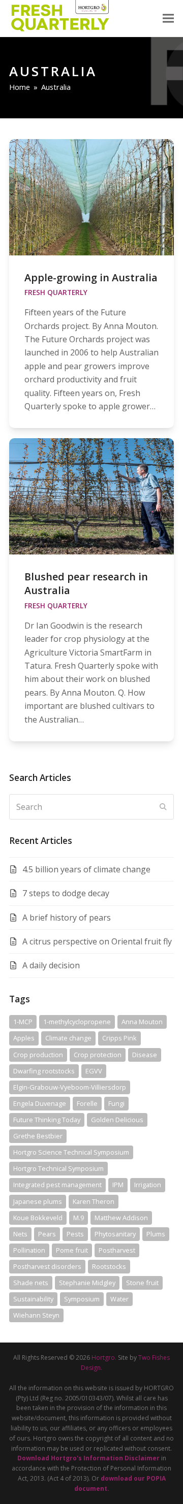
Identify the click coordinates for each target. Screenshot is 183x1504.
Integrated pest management (57, 1184)
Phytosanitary (115, 1233)
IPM (118, 1184)
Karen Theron (93, 1201)
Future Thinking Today (46, 1119)
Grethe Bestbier (38, 1135)
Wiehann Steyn (36, 1315)
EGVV (93, 1070)
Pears (47, 1233)
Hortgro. (104, 1357)
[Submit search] (163, 807)
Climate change (68, 1037)
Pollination (29, 1250)
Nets (20, 1233)
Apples (24, 1037)
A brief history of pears (66, 917)
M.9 (78, 1217)
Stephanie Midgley (87, 1282)
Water (119, 1298)
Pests (75, 1233)
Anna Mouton (142, 1021)
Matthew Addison (121, 1217)
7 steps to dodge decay (65, 893)
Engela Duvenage (39, 1103)
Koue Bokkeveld (38, 1217)
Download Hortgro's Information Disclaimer (88, 1458)
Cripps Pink (119, 1037)
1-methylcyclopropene (77, 1021)
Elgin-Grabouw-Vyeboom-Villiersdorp (69, 1087)
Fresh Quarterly (55, 292)
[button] (168, 18)
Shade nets (30, 1282)
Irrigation (147, 1184)
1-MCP (23, 1021)
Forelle (87, 1103)
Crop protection (97, 1054)
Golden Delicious (117, 1119)
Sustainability (33, 1298)
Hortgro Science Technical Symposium (71, 1152)
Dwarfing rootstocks (44, 1070)
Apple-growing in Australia (91, 277)
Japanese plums (37, 1201)
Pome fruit (72, 1250)
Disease (144, 1054)
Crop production (38, 1054)
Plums (155, 1233)
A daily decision (51, 965)
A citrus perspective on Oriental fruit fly (97, 941)
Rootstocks (109, 1266)
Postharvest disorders (47, 1266)
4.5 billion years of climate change (86, 869)
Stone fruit (142, 1282)
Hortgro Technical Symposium (58, 1168)
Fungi (116, 1103)
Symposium (82, 1298)
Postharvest (117, 1250)
